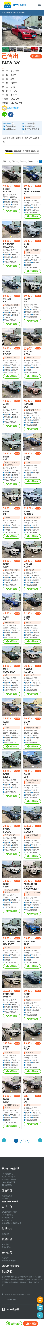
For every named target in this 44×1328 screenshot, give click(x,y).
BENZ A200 (27, 458)
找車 (8, 13)
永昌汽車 (12, 195)
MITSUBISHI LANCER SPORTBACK (31, 887)
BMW (15, 13)
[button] (10, 236)
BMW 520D (27, 1048)
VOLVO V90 (7, 300)
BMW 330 (27, 775)
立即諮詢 (13, 211)
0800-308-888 (10, 1300)
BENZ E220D (6, 775)
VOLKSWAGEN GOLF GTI (11, 942)
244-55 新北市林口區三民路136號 (17, 1294)
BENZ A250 (6, 565)
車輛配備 (17, 151)
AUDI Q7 (27, 1100)
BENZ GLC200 (28, 830)
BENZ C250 (6, 885)
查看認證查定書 (13, 108)
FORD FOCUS (7, 190)
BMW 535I (27, 723)
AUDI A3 (27, 245)
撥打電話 (31, 1323)
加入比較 (17, 186)
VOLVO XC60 (28, 565)
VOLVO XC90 (28, 352)
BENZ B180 (27, 995)
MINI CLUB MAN (9, 670)
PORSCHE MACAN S (8, 245)
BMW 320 (6, 1048)
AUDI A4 (6, 405)
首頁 (3, 13)
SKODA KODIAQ (28, 670)
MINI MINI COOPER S (32, 191)
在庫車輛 (9, 151)
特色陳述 (26, 151)
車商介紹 (35, 151)
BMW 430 (6, 458)
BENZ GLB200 (28, 513)
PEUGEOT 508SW (8, 995)
